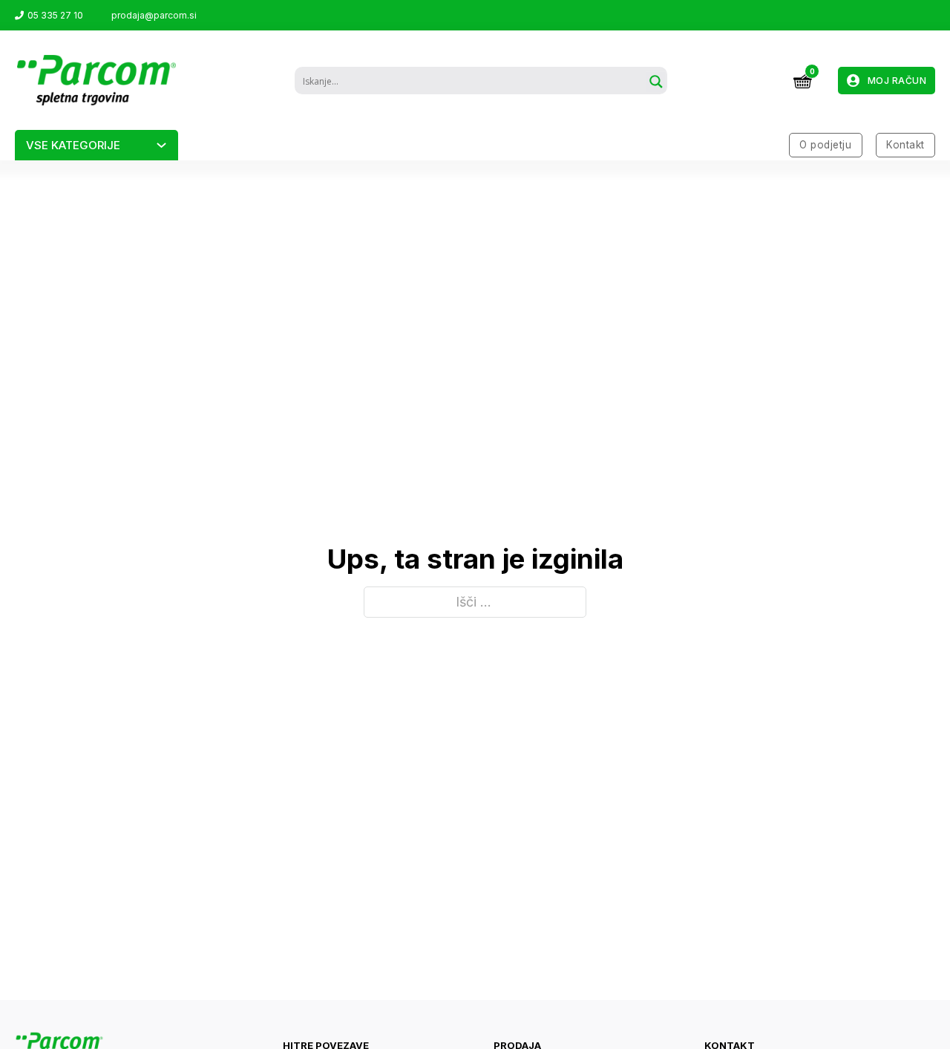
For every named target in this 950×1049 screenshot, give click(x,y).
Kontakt (905, 145)
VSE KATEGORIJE (73, 145)
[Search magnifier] (656, 81)
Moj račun (897, 80)
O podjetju (825, 145)
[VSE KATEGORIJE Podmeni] (161, 145)
